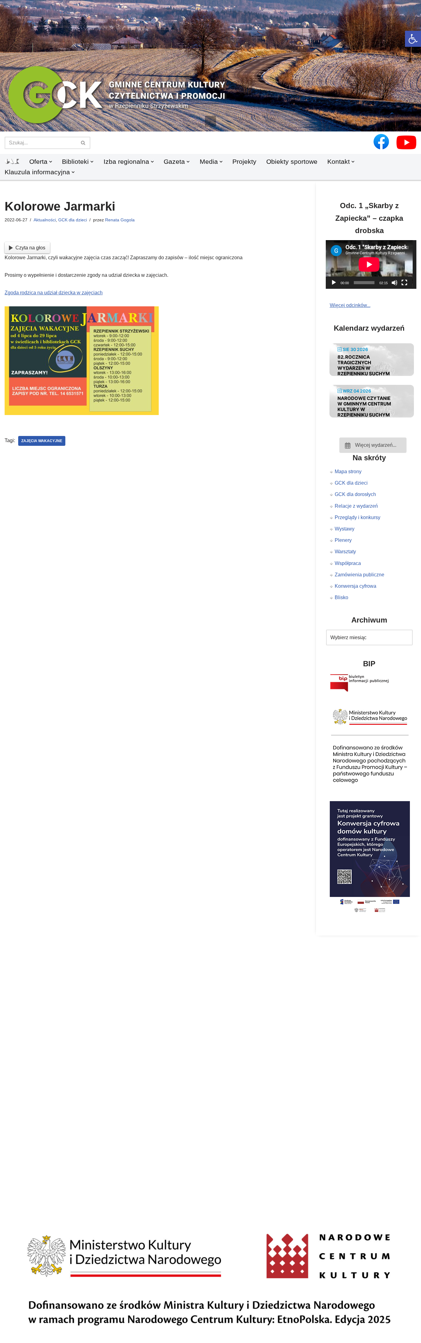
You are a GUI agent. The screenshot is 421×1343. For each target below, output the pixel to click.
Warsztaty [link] (345, 551)
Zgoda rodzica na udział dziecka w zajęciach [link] (54, 292)
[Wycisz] (394, 283)
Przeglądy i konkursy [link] (357, 517)
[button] (210, 121)
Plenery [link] (343, 540)
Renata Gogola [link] (120, 219)
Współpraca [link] (348, 563)
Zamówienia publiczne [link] (359, 574)
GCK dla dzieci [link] (72, 219)
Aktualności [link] (45, 219)
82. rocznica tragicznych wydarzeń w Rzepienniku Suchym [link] (363, 365)
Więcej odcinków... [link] (350, 305)
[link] (413, 39)
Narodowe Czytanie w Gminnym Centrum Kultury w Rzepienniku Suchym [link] (364, 406)
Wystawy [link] (344, 528)
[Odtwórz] (334, 283)
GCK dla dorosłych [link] (355, 494)
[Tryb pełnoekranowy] (404, 283)
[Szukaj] (83, 143)
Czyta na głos (30, 247)
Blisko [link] (341, 597)
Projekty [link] (244, 161)
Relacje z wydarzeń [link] (356, 506)
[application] (373, 264)
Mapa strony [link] (348, 471)
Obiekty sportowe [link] (291, 161)
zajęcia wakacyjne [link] (41, 441)
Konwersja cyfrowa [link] (355, 586)
